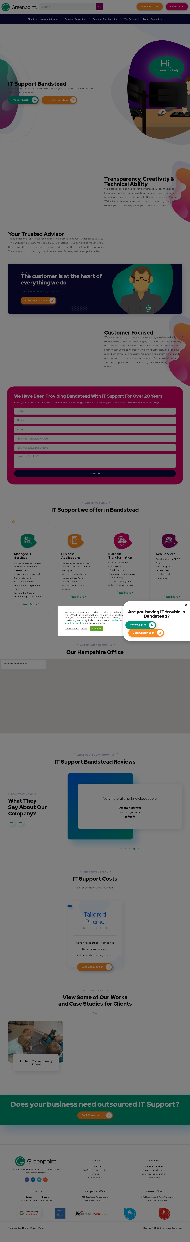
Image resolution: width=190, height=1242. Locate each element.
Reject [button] (84, 628)
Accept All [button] (96, 628)
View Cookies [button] (72, 628)
